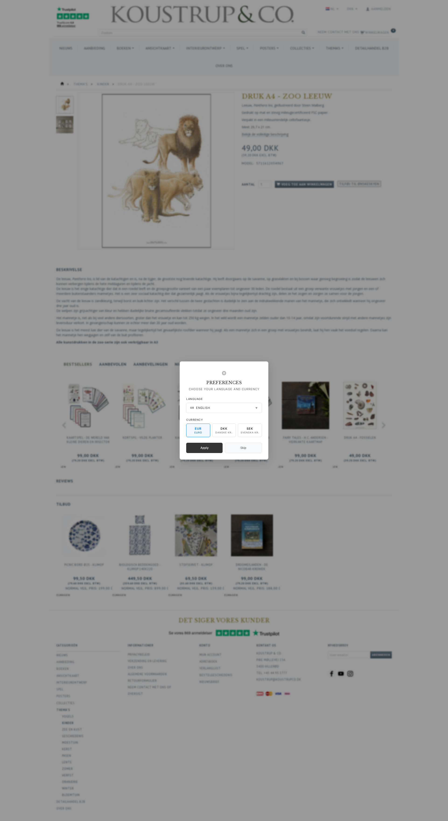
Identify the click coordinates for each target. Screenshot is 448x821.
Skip (243, 448)
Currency (194, 419)
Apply (204, 448)
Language (194, 399)
